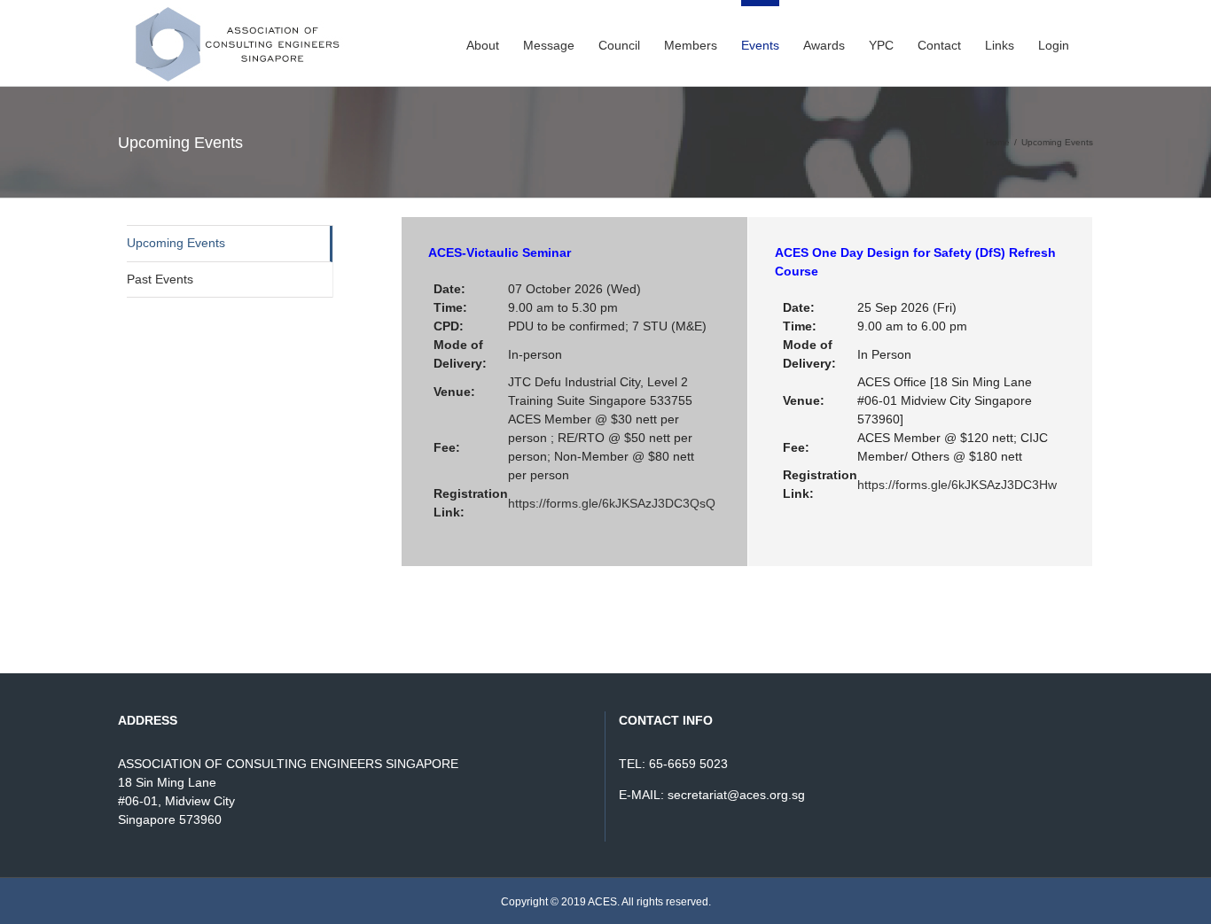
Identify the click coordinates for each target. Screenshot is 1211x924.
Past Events (160, 279)
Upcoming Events (176, 243)
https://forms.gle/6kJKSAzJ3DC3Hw (957, 485)
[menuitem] (482, 42)
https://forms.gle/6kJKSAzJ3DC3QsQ (611, 503)
